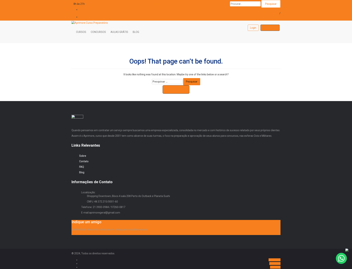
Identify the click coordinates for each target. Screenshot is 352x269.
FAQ (81, 166)
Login (277, 9)
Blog (81, 172)
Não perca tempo (81, 233)
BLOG (136, 32)
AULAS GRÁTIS (119, 32)
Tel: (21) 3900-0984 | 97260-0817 (158, 3)
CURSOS (81, 32)
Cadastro (275, 16)
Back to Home (176, 89)
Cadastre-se (270, 27)
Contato (84, 161)
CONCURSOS (98, 32)
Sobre (82, 155)
